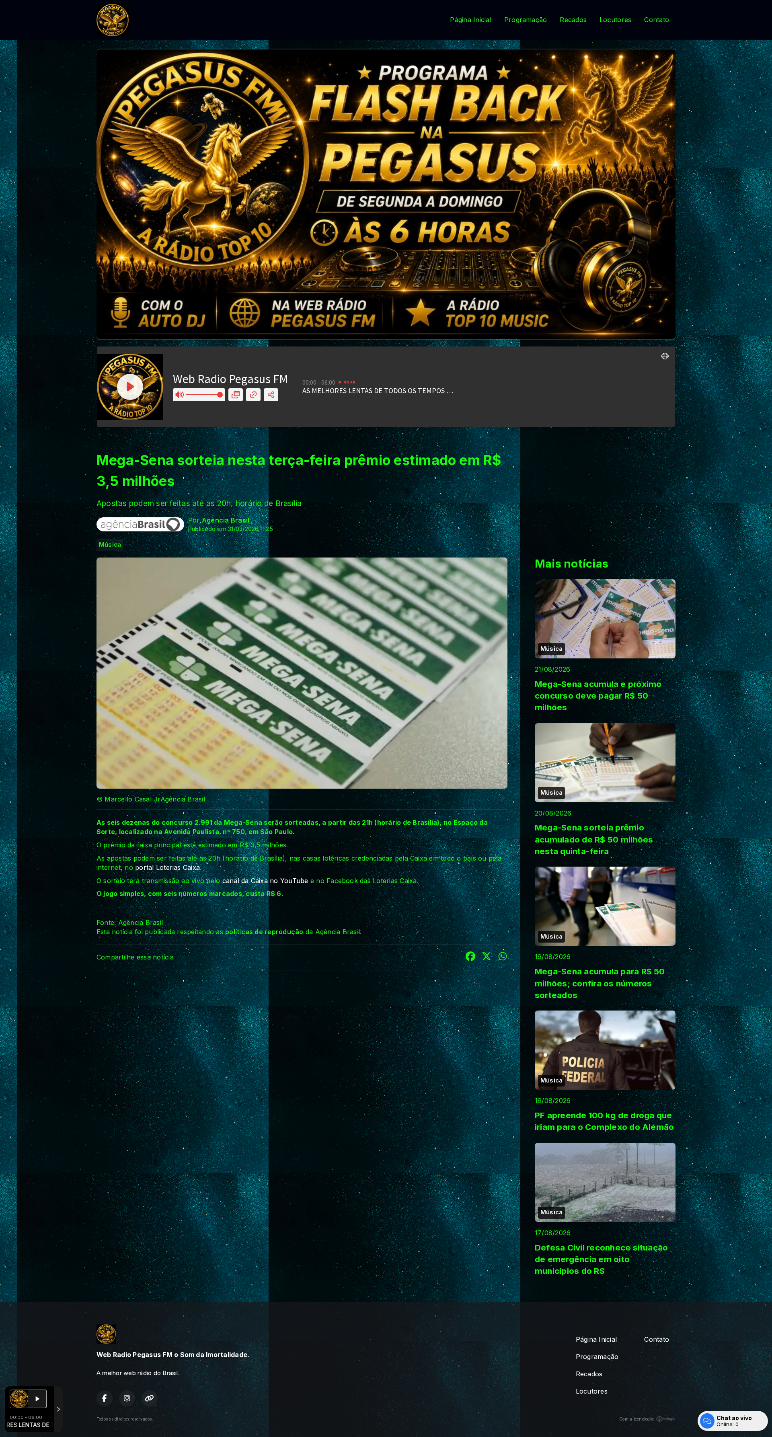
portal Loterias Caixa (167, 867)
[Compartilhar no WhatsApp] (502, 957)
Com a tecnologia (636, 1419)
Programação (525, 20)
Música (110, 544)
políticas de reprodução (264, 932)
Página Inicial (470, 20)
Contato (656, 20)
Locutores (615, 20)
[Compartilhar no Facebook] (470, 957)
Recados (573, 20)
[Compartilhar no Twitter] (486, 957)
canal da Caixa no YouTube (266, 881)
